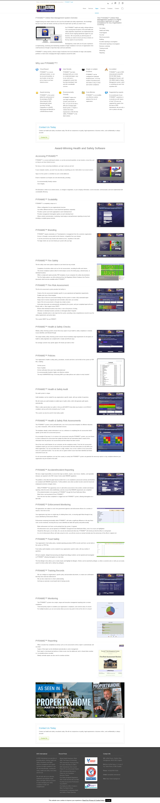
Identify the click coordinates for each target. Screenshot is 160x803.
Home (84, 8)
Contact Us (44, 137)
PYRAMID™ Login (69, 2)
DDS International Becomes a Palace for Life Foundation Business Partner (68, 773)
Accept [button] (108, 800)
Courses (103, 8)
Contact (117, 8)
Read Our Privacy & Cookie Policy (93, 800)
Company (109, 8)
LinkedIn (114, 2)
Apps (96, 8)
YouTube (118, 2)
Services (90, 8)
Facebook (110, 2)
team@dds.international (114, 774)
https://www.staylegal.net (113, 778)
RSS (122, 2)
